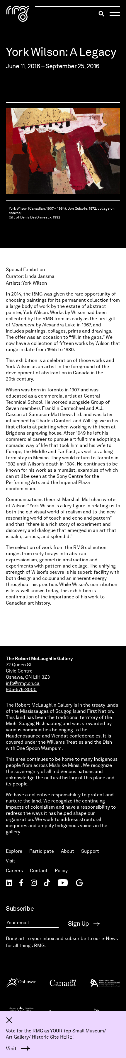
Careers (14, 870)
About (67, 851)
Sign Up (79, 923)
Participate (41, 851)
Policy (61, 870)
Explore (14, 851)
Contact (39, 870)
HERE (66, 1037)
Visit (10, 861)
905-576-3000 (21, 689)
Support (90, 851)
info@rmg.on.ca (23, 683)
